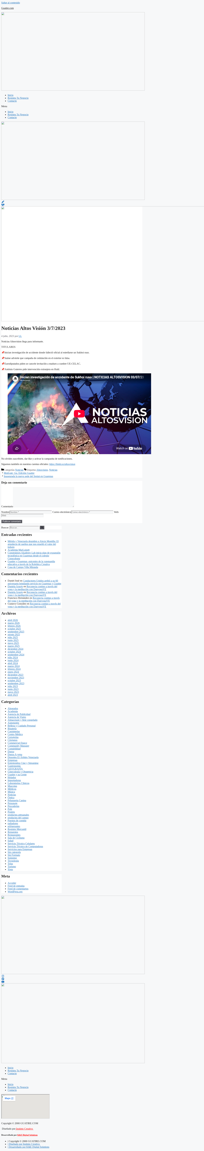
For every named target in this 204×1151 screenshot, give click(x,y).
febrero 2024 (14, 669)
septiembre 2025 (16, 631)
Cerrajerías (13, 737)
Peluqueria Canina (17, 800)
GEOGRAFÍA (15, 768)
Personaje (12, 803)
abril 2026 (13, 620)
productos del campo (18, 817)
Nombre (5, 512)
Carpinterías (14, 731)
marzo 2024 (14, 666)
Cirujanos (12, 740)
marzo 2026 (14, 623)
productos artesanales (18, 814)
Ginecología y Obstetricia (20, 771)
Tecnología (13, 860)
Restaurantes (14, 835)
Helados (12, 777)
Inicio (10, 95)
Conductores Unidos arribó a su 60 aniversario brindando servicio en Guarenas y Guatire (34, 582)
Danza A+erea (15, 754)
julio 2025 (13, 637)
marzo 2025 (14, 646)
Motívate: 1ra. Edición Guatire (19, 473)
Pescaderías (13, 806)
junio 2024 (13, 660)
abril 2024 (13, 663)
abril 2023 (13, 695)
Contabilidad (14, 748)
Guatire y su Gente (17, 774)
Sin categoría (14, 852)
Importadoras (14, 780)
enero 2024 (13, 672)
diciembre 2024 (15, 649)
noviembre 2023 (16, 677)
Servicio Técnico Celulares (21, 843)
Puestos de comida (17, 820)
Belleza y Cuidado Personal (22, 725)
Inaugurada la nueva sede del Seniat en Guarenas (28, 476)
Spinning (12, 858)
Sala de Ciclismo (16, 837)
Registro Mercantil (17, 829)
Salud (10, 840)
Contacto (12, 100)
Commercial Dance (17, 743)
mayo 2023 (13, 692)
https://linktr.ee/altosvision (62, 464)
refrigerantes (14, 826)
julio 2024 (13, 657)
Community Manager (18, 745)
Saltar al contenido (10, 2)
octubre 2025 (14, 628)
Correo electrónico (61, 512)
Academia (13, 711)
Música (11, 791)
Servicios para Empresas (20, 849)
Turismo (12, 866)
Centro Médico (15, 734)
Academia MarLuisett (18, 550)
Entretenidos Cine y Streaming (23, 763)
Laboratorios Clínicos (18, 783)
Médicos (12, 789)
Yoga (10, 869)
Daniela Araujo (15, 586)
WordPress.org (15, 891)
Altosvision (42, 470)
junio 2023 (13, 689)
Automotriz (13, 722)
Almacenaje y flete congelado (22, 720)
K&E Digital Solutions (27, 1135)
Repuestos (13, 832)
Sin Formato (14, 855)
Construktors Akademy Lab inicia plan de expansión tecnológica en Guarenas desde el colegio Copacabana (34, 555)
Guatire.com (7, 8)
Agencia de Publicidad (19, 714)
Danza (11, 751)
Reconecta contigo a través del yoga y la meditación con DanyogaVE (32, 588)
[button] (102, 106)
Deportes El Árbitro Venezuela (23, 757)
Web (116, 512)
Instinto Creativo (24, 1128)
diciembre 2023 (15, 674)
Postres (11, 812)
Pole (10, 809)
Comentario (7, 506)
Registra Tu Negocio (18, 98)
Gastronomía (14, 766)
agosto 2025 (14, 634)
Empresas (12, 760)
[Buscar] (42, 527)
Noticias (19, 470)
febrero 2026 (14, 626)
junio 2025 (13, 640)
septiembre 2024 (16, 654)
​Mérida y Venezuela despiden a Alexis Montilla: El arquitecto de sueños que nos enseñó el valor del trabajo (33, 544)
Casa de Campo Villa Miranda (23, 567)
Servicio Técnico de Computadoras (25, 846)
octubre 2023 (14, 680)
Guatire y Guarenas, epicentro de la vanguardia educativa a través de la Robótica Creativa (31, 563)
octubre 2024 (14, 651)
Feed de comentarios (18, 888)
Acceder (12, 883)
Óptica (11, 797)
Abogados (13, 708)
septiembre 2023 (16, 683)
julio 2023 (13, 686)
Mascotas (12, 786)
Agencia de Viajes (17, 717)
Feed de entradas (16, 885)
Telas (10, 863)
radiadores (13, 823)
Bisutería (12, 728)
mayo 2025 (13, 643)
